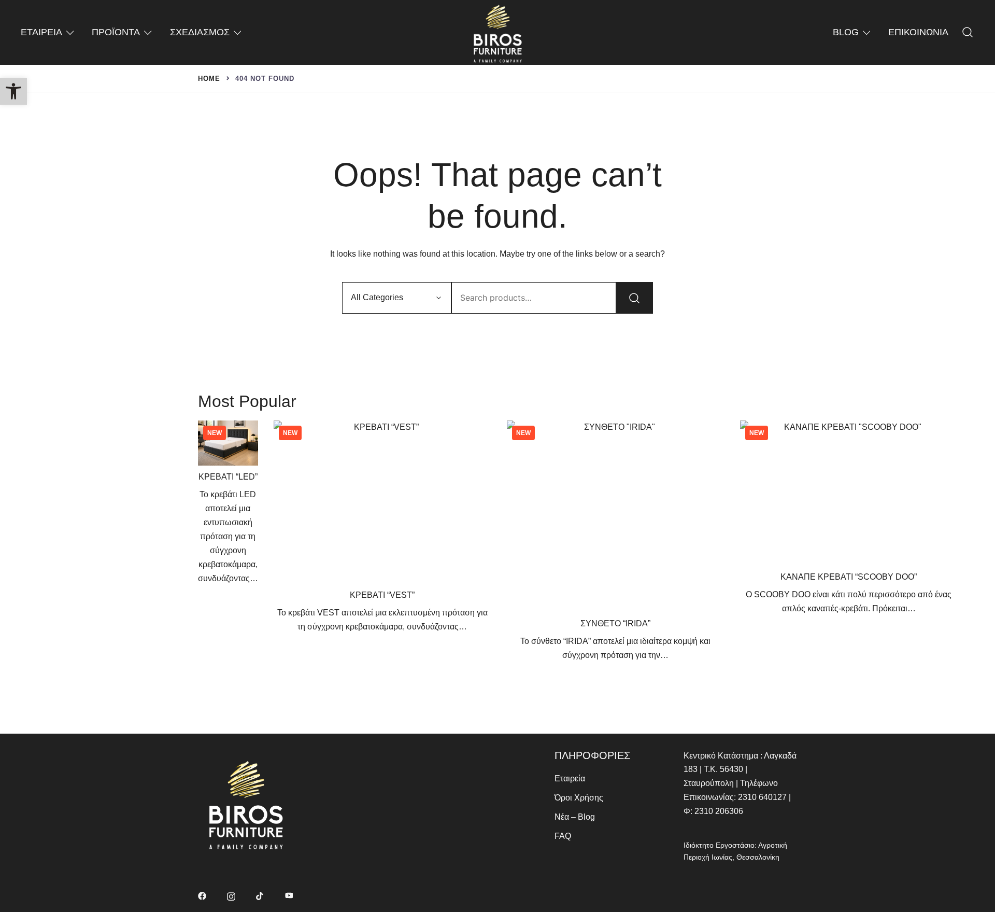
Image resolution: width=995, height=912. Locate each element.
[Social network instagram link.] (231, 895)
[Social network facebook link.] (202, 895)
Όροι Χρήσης (579, 797)
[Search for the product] (634, 298)
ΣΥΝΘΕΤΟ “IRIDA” (615, 623)
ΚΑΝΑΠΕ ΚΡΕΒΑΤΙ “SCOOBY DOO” (848, 576)
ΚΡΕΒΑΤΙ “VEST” (382, 595)
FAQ (563, 836)
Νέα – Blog (575, 816)
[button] (13, 91)
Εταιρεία (570, 778)
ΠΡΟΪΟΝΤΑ (116, 32)
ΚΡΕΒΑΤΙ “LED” (228, 476)
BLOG (846, 32)
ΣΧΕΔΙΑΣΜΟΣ (200, 32)
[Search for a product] (967, 32)
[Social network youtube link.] (289, 895)
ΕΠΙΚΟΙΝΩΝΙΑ (918, 32)
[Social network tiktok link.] (260, 895)
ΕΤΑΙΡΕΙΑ (41, 32)
